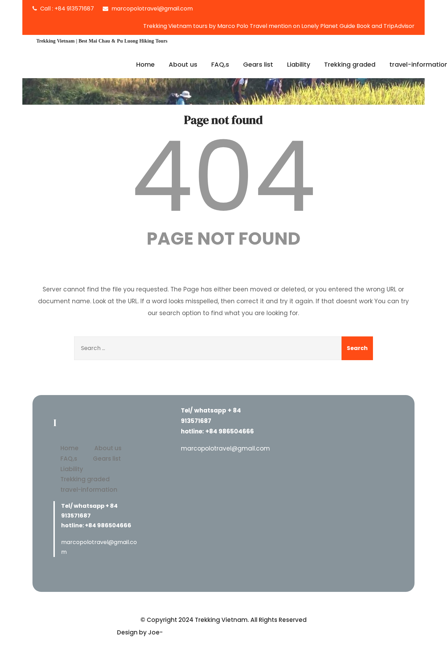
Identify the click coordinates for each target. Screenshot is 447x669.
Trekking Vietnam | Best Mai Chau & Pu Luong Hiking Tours (101, 41)
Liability (298, 64)
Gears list (258, 64)
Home (145, 64)
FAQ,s (220, 64)
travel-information (88, 489)
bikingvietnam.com (194, 632)
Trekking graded (349, 64)
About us (183, 64)
